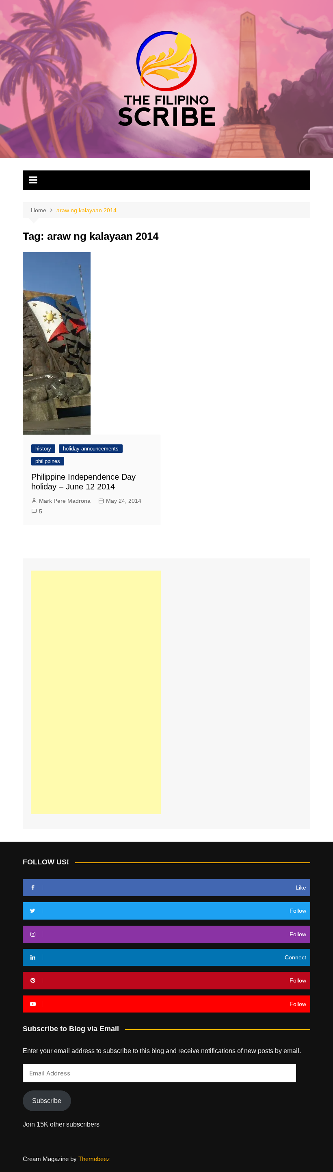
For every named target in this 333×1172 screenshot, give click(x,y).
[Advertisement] (96, 692)
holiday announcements (91, 449)
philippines (47, 461)
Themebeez (94, 1158)
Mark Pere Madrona (65, 501)
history (43, 449)
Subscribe (46, 1100)
